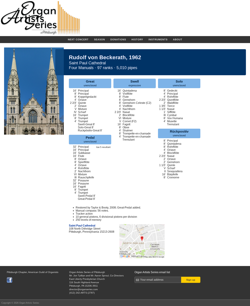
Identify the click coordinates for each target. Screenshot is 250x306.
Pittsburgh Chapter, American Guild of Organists (32, 272)
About (177, 39)
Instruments (158, 39)
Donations (118, 39)
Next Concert (78, 39)
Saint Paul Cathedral (82, 225)
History (137, 39)
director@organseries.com (83, 289)
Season (99, 39)
